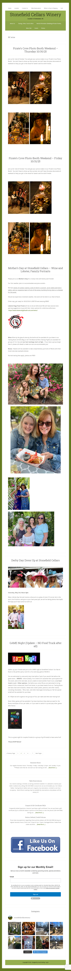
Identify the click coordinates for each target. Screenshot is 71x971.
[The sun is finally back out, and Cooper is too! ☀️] (56, 942)
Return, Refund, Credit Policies (35, 817)
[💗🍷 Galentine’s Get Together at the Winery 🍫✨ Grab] (28, 928)
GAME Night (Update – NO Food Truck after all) (36, 644)
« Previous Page (10, 754)
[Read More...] (53, 767)
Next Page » (38, 754)
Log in (47, 962)
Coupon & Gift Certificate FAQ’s (35, 805)
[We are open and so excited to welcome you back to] (42, 928)
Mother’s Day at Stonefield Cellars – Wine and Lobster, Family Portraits (35, 269)
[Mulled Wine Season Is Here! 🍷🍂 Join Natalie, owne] (28, 942)
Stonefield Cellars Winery (35, 14)
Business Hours (35, 763)
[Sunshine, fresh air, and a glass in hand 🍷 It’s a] (56, 928)
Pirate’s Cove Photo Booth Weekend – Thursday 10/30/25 (35, 50)
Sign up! (35, 894)
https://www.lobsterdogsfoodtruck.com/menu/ (23, 310)
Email (12, 876)
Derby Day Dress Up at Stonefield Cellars (35, 560)
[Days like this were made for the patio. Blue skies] (14, 942)
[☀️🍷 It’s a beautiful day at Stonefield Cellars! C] (14, 928)
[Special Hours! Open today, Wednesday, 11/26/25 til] (42, 942)
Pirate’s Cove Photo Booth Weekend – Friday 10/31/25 (35, 159)
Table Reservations (35, 781)
